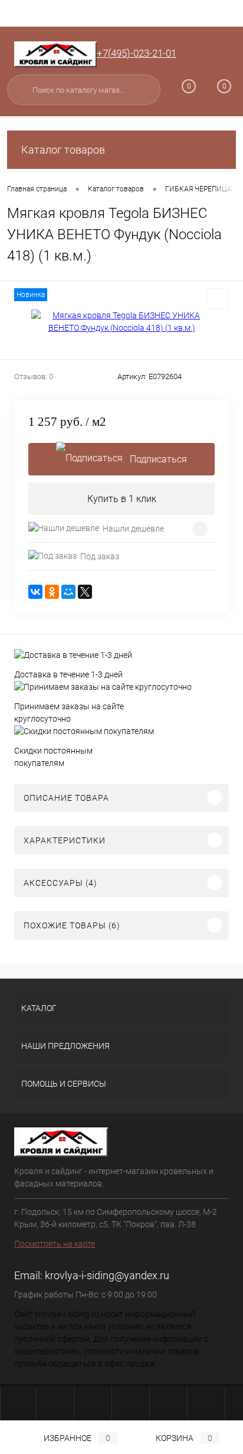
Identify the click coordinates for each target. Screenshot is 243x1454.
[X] (85, 592)
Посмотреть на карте (54, 1243)
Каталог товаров (63, 150)
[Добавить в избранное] (218, 298)
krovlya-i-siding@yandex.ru (107, 1275)
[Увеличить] (121, 321)
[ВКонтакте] (35, 592)
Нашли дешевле (133, 528)
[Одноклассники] (52, 592)
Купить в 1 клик (121, 498)
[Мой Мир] (68, 592)
